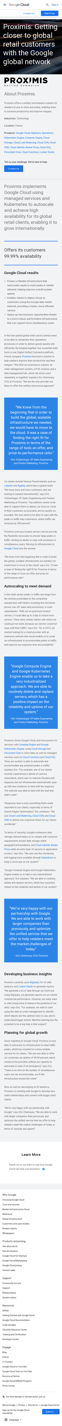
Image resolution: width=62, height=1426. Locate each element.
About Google (8, 1405)
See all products (10, 1246)
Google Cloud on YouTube (14, 1366)
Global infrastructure (12, 1219)
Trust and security (10, 1204)
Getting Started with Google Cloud (18, 1315)
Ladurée (8, 485)
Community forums (11, 1283)
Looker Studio (47, 152)
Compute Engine (33, 137)
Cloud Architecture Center (14, 1330)
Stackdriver (47, 857)
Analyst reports (9, 1228)
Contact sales (8, 1270)
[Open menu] (5, 5)
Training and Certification (14, 1334)
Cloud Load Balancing (25, 142)
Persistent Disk (12, 152)
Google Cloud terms (50, 1405)
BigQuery (36, 133)
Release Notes (9, 1293)
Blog (4, 1352)
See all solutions (10, 1251)
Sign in (55, 5)
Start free (50, 13)
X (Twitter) (7, 1362)
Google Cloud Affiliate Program (17, 1381)
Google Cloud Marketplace (14, 1260)
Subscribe (51, 1411)
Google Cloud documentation (16, 1320)
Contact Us (29, 13)
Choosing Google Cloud (13, 1200)
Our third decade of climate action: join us (25, 1397)
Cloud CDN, (38, 815)
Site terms (33, 1405)
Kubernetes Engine (14, 137)
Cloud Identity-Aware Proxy (24, 147)
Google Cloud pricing (12, 1265)
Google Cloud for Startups (14, 1256)
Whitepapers (8, 1233)
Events (5, 1357)
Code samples (9, 1325)
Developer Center (10, 1339)
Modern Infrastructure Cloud (15, 1209)
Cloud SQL (45, 147)
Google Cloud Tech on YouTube (17, 1371)
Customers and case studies (15, 1224)
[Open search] (47, 5)
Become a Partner (11, 1376)
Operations (47, 133)
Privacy (21, 1405)
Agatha (21, 485)
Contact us (14, 168)
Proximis (26, 356)
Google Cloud (23, 133)
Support (6, 1288)
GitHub (5, 1310)
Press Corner (8, 1386)
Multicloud (7, 1214)
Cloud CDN (43, 142)
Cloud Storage (38, 748)
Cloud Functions (30, 152)
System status (9, 1297)
